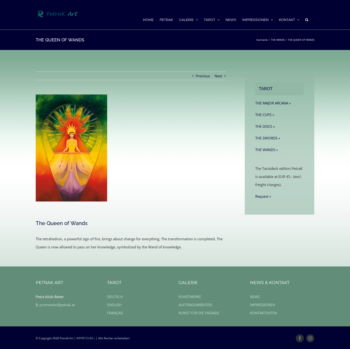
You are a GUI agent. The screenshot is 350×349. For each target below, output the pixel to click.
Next (218, 76)
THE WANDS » (266, 149)
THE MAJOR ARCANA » (273, 103)
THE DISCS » (265, 126)
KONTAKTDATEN (263, 312)
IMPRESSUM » (85, 338)
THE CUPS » (264, 114)
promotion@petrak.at (57, 304)
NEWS (255, 296)
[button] (306, 19)
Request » (263, 196)
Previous (203, 76)
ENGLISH (114, 304)
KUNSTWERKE (190, 296)
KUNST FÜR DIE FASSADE (199, 312)
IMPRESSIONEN (262, 304)
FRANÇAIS (115, 312)
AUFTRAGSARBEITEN (195, 304)
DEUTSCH (115, 296)
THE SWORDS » (267, 138)
